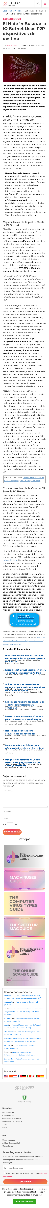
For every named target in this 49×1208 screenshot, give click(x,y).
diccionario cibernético (11, 1118)
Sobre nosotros (8, 1139)
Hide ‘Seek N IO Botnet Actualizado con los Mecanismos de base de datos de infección (25, 656)
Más (4, 1135)
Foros (4, 1127)
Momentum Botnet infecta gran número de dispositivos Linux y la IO (24, 746)
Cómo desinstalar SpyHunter (12, 644)
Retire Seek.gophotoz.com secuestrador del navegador (20, 732)
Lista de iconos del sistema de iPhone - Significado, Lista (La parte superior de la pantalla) (23, 1011)
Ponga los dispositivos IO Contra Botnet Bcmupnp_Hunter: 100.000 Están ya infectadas (23, 761)
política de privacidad (32, 1194)
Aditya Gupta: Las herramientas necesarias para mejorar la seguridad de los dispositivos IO (25, 685)
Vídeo (4, 1124)
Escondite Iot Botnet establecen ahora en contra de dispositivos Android (25, 671)
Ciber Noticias (15, 11)
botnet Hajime (10, 560)
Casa (5, 11)
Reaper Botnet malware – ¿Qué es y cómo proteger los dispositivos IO (24, 717)
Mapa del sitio (8, 1112)
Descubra (7, 1108)
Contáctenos (7, 1145)
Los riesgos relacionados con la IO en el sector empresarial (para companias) (24, 703)
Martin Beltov (12, 45)
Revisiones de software (12, 1121)
